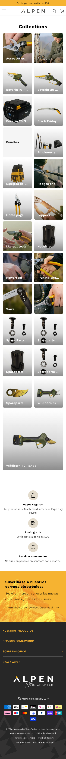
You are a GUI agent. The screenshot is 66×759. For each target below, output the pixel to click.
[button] (54, 11)
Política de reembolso (20, 733)
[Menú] (4, 11)
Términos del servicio (25, 738)
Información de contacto (28, 742)
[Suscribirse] (58, 608)
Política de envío (46, 738)
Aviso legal (48, 742)
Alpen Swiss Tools (22, 729)
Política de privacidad (45, 733)
